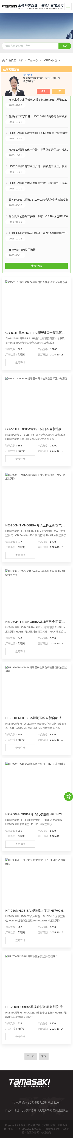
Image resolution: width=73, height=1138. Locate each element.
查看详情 (20, 362)
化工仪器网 (33, 1132)
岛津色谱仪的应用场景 (22, 249)
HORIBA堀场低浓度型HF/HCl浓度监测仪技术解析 (38, 132)
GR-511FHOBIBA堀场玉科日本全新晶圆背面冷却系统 (36, 429)
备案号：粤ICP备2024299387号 (26, 1128)
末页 (43, 1056)
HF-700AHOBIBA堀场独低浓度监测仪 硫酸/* (36, 1007)
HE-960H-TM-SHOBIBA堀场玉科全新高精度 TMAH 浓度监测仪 (36, 621)
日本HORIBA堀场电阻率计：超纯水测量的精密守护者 (40, 232)
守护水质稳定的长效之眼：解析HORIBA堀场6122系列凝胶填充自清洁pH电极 (40, 99)
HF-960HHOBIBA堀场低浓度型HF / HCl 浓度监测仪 (36, 814)
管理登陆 (46, 1132)
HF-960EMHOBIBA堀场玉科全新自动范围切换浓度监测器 (36, 718)
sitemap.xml (53, 1128)
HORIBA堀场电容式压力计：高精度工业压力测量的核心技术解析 (40, 166)
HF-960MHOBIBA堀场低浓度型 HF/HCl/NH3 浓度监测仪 (36, 910)
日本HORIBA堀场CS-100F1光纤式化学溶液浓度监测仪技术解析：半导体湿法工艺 (40, 199)
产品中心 (33, 60)
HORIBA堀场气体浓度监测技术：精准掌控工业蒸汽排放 (40, 182)
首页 (20, 60)
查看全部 (36, 265)
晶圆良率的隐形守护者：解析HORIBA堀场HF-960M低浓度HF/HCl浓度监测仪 (40, 216)
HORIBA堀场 (50, 60)
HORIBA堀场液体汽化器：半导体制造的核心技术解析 (40, 149)
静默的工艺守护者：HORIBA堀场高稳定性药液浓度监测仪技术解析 (40, 116)
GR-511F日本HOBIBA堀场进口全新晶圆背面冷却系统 (36, 333)
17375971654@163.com (45, 1102)
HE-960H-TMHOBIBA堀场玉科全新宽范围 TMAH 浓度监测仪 (36, 525)
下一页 (30, 1056)
